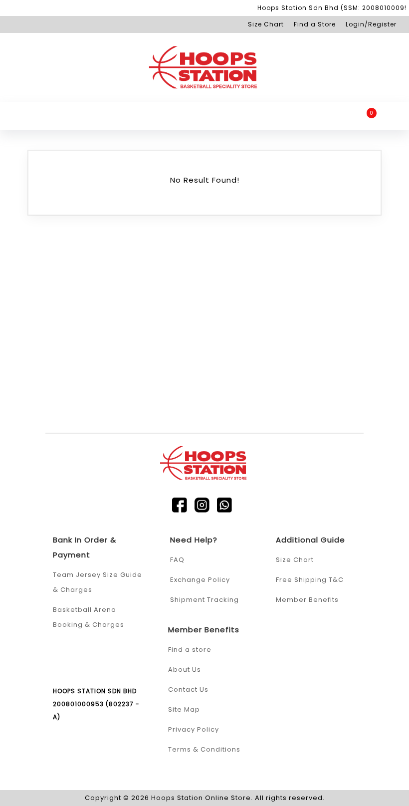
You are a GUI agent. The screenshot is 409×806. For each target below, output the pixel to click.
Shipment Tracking (204, 599)
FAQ (177, 559)
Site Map (184, 709)
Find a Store (315, 24)
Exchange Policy (200, 579)
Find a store (189, 649)
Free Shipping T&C (310, 579)
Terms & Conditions (204, 749)
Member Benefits (307, 599)
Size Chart (266, 24)
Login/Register (371, 24)
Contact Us (188, 689)
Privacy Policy (193, 729)
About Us (184, 669)
